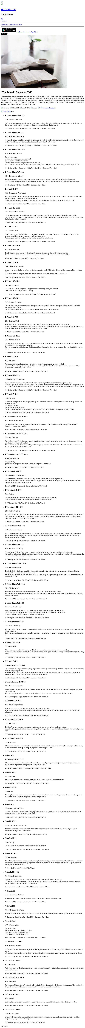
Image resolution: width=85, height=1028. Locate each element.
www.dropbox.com (48, 108)
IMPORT (6, 112)
